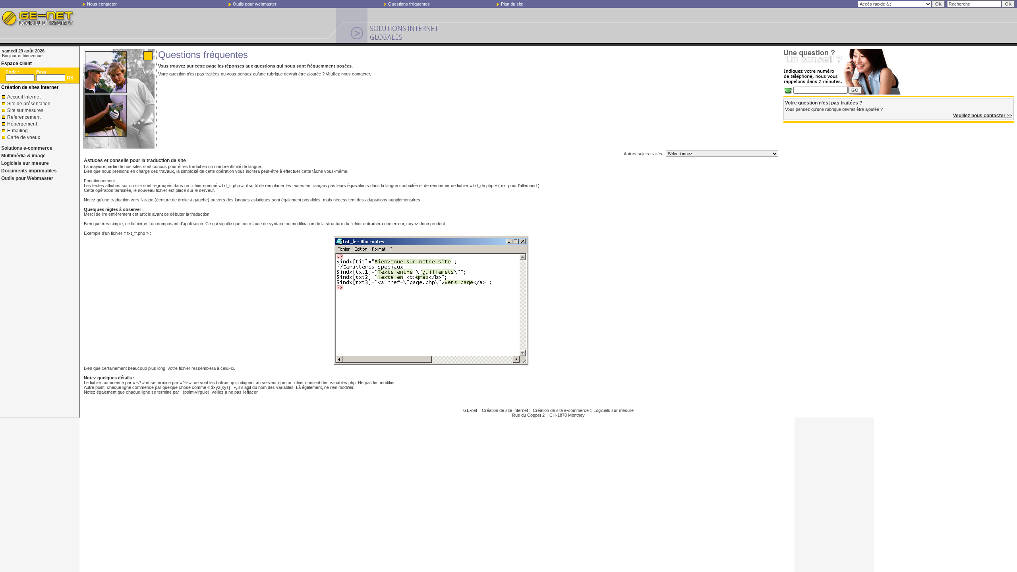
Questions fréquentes (409, 4)
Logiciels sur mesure (25, 163)
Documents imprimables (29, 171)
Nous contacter (102, 4)
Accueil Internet (24, 97)
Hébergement (22, 124)
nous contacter (355, 74)
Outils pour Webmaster (27, 178)
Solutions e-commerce (26, 148)
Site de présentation (28, 103)
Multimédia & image (23, 155)
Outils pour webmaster (254, 4)
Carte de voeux (23, 137)
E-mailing (17, 130)
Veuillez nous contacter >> (982, 115)
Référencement (24, 117)
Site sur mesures (25, 110)
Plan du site (512, 4)
